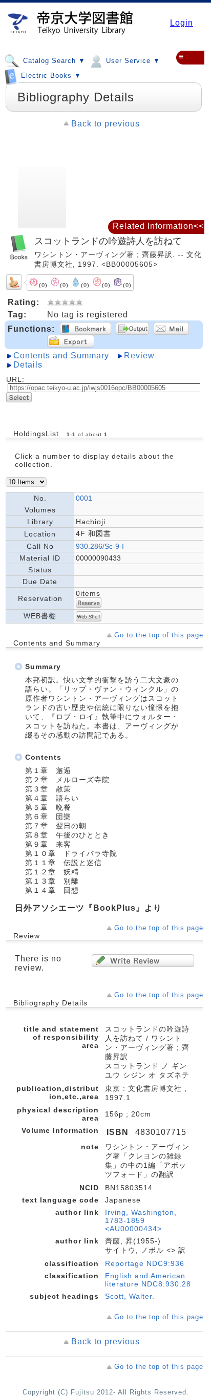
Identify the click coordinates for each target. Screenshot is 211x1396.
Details (28, 364)
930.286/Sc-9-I (100, 546)
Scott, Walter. (130, 1296)
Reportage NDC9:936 (144, 1263)
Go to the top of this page (158, 635)
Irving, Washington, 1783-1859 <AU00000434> (141, 1220)
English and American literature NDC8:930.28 (148, 1280)
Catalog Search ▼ (53, 61)
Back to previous (105, 123)
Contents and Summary (61, 355)
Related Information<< (158, 226)
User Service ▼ (131, 61)
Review (139, 355)
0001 (84, 498)
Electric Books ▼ (49, 76)
